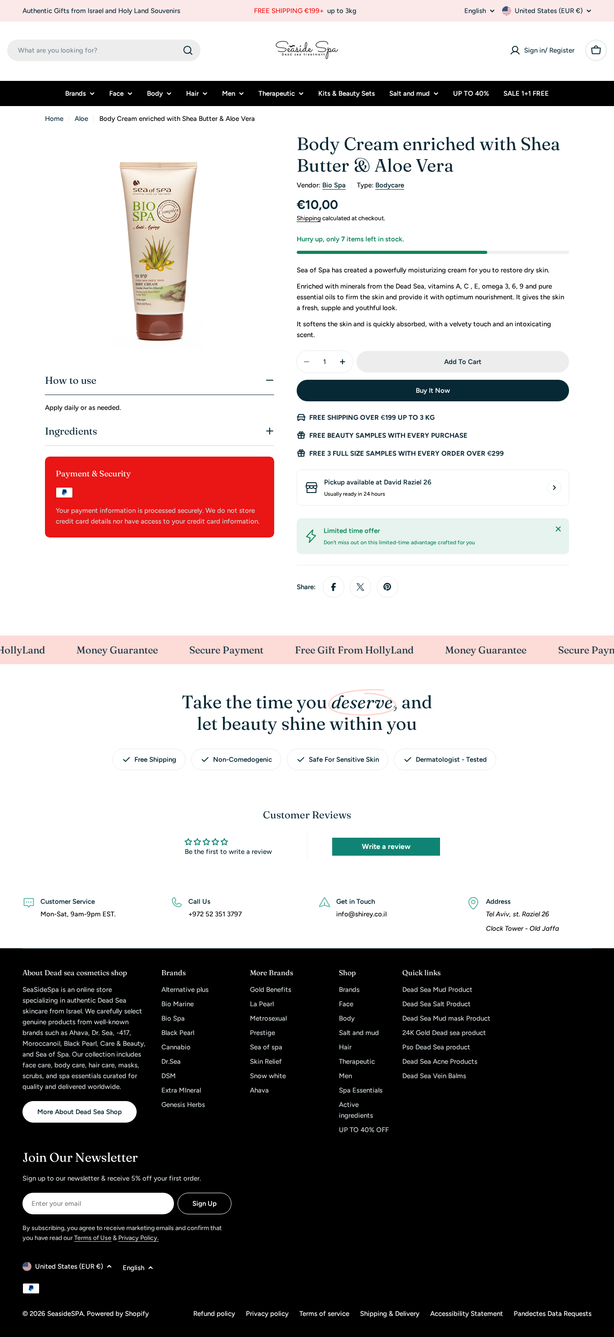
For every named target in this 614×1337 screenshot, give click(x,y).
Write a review (386, 846)
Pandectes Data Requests (553, 1314)
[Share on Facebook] (333, 587)
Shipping (309, 218)
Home (54, 119)
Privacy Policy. (138, 1238)
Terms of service (324, 1314)
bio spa (334, 185)
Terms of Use (92, 1238)
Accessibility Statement (466, 1314)
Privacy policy (267, 1314)
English (475, 11)
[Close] (558, 528)
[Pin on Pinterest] (387, 587)
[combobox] (103, 50)
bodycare (389, 185)
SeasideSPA (65, 1314)
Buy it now (433, 390)
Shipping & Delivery (389, 1314)
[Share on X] (360, 587)
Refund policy (214, 1314)
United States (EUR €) (549, 11)
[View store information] (554, 487)
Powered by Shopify (118, 1314)
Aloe (81, 119)
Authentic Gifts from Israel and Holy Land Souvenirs (101, 11)
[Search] (187, 50)
